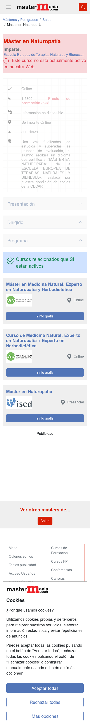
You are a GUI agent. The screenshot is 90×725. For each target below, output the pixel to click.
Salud (45, 520)
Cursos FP (59, 561)
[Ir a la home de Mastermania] (37, 7)
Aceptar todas (45, 688)
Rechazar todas (45, 702)
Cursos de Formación (59, 550)
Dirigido (15, 222)
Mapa (13, 547)
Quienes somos (21, 556)
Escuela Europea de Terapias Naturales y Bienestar (43, 54)
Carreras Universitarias (62, 581)
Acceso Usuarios (22, 573)
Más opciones (45, 716)
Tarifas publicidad (22, 564)
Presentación (21, 203)
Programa (17, 240)
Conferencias (61, 569)
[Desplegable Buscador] (83, 7)
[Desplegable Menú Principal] (8, 7)
